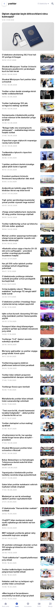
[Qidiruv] (52, 3)
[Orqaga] (4, 3)
